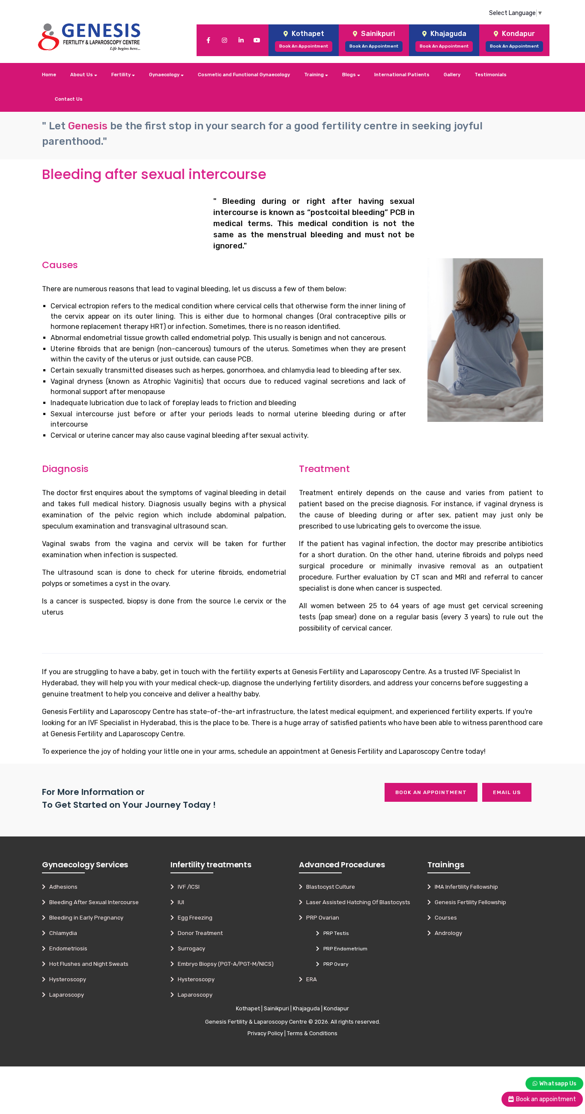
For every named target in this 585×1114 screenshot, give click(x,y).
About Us (82, 75)
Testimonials (491, 75)
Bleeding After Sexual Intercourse (92, 902)
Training (314, 75)
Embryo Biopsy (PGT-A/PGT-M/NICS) (224, 964)
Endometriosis (66, 948)
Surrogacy (189, 948)
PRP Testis (334, 933)
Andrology (446, 933)
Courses (444, 917)
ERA (309, 979)
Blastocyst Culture (328, 887)
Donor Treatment (198, 933)
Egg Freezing (193, 917)
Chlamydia (61, 933)
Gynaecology (165, 75)
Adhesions (61, 887)
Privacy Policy (265, 1033)
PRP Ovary (334, 964)
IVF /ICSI (187, 887)
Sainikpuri (276, 1008)
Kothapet (248, 1008)
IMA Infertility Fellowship (464, 887)
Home (49, 75)
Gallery (452, 75)
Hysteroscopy (65, 979)
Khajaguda (306, 1008)
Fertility (121, 75)
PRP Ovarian (320, 917)
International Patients (402, 75)
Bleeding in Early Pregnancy (84, 917)
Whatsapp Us (558, 1083)
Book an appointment (431, 792)
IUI (179, 902)
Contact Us (69, 99)
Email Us (507, 792)
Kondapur (336, 1008)
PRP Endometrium (343, 949)
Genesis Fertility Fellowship (468, 902)
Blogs (349, 75)
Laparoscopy (64, 995)
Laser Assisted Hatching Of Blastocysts (356, 902)
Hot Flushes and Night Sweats (86, 964)
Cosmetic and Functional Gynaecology (244, 75)
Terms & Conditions (312, 1033)
